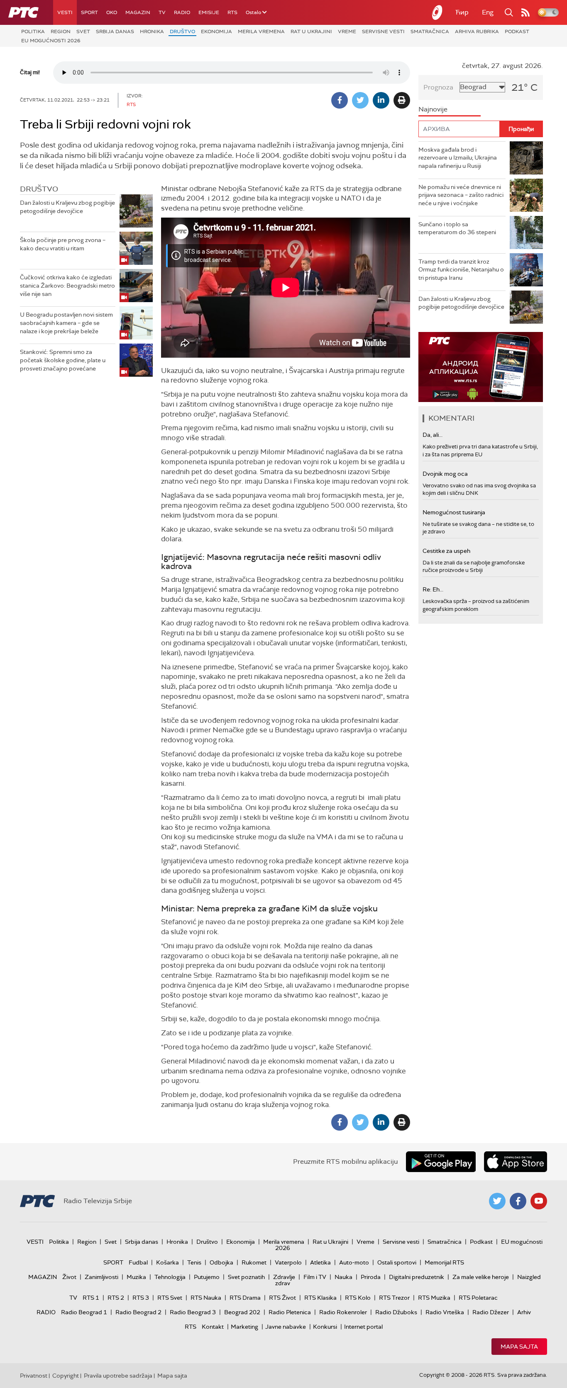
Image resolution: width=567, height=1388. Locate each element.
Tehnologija (170, 1277)
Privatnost (33, 1375)
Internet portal (363, 1326)
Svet (83, 31)
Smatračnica (430, 31)
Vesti (65, 12)
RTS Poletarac (478, 1297)
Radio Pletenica (290, 1312)
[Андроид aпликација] (480, 367)
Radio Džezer (490, 1312)
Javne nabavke (285, 1326)
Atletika (320, 1262)
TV (162, 12)
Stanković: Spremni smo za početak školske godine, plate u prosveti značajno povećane (62, 360)
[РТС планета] (437, 12)
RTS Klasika (320, 1297)
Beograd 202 (242, 1312)
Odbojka (221, 1262)
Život (69, 1277)
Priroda (371, 1277)
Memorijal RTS (444, 1262)
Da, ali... (432, 434)
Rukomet (254, 1262)
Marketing (244, 1326)
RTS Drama (245, 1297)
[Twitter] (360, 100)
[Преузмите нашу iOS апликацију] (515, 1161)
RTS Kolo (358, 1297)
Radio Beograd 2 (138, 1312)
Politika (33, 31)
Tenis (194, 1262)
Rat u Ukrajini (311, 31)
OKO (111, 12)
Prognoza (438, 87)
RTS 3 (140, 1297)
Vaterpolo (288, 1262)
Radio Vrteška (444, 1312)
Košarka (167, 1262)
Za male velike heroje (480, 1277)
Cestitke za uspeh (446, 551)
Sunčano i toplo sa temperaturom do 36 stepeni (457, 228)
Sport (89, 12)
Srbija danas (115, 31)
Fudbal (138, 1262)
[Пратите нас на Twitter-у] (497, 1201)
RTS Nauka (206, 1297)
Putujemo (207, 1277)
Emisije (208, 12)
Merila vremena (261, 31)
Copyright (65, 1375)
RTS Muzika (434, 1297)
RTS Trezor (394, 1297)
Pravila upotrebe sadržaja (118, 1375)
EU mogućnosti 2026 (51, 40)
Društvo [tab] (39, 189)
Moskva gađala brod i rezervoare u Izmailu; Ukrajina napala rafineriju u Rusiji (457, 158)
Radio (182, 12)
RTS (232, 12)
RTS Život (282, 1297)
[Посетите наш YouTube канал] (538, 1201)
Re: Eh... (433, 589)
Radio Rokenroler (343, 1312)
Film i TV (314, 1277)
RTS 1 (91, 1297)
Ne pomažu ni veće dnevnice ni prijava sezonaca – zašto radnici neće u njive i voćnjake (460, 195)
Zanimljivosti (101, 1277)
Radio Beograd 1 (84, 1312)
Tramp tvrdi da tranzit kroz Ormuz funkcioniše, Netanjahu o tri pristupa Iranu (461, 269)
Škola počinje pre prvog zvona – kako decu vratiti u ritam (62, 244)
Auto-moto (354, 1262)
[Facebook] (339, 100)
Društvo (182, 31)
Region (61, 31)
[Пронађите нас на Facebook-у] (518, 1201)
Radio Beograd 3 (193, 1312)
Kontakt (213, 1326)
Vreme (347, 31)
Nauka (343, 1277)
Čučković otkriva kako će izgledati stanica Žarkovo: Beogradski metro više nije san (67, 285)
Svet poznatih (246, 1277)
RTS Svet (169, 1297)
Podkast (517, 31)
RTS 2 (116, 1297)
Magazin (137, 12)
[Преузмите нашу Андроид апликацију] (441, 1161)
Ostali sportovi (396, 1262)
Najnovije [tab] (432, 109)
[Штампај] (401, 100)
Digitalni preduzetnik (416, 1277)
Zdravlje (284, 1277)
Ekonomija (216, 31)
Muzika (136, 1277)
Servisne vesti (383, 31)
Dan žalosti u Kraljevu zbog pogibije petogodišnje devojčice (67, 207)
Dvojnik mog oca (445, 473)
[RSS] (525, 12)
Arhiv (524, 1312)
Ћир (462, 12)
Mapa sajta (519, 1346)
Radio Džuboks (396, 1312)
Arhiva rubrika (477, 31)
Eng (488, 12)
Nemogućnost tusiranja (454, 512)
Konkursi (325, 1326)
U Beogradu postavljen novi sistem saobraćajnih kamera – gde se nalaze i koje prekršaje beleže (66, 322)
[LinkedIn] (381, 100)
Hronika (152, 31)
